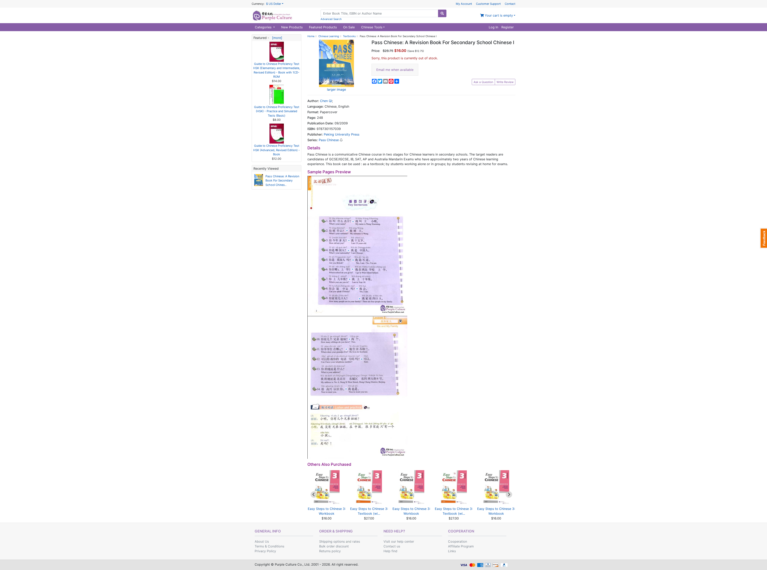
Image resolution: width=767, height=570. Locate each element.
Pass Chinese (329, 140)
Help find (390, 551)
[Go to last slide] (314, 494)
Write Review (505, 82)
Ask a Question (483, 82)
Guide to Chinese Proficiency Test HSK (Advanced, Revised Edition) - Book (276, 150)
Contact (510, 3)
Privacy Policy (265, 551)
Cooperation (457, 541)
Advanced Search (331, 19)
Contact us (392, 546)
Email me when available (394, 70)
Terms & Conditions (269, 546)
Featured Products (323, 27)
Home (310, 36)
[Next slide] (509, 494)
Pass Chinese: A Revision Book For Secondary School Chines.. (282, 180)
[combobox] (379, 13)
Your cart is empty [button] (498, 15)
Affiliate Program (461, 546)
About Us (262, 541)
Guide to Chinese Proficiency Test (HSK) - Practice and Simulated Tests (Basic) (276, 111)
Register (507, 27)
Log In (493, 27)
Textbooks (349, 36)
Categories (263, 27)
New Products (292, 27)
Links (452, 551)
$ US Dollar (273, 3)
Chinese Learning (328, 36)
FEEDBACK (763, 238)
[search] (442, 13)
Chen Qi (326, 101)
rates (356, 541)
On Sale (349, 27)
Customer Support (488, 3)
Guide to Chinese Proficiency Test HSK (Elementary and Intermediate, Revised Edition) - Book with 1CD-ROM (276, 70)
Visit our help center (399, 541)
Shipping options (332, 541)
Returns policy (330, 551)
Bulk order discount (334, 546)
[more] (276, 38)
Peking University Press (341, 134)
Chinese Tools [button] (371, 27)
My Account (464, 3)
